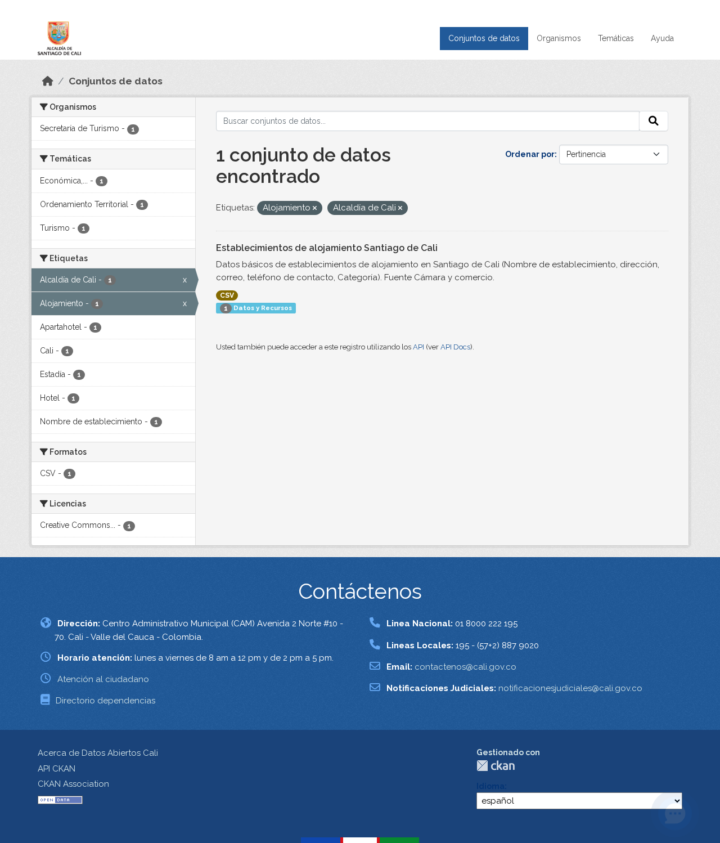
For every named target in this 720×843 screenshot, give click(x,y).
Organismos (559, 38)
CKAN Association (73, 784)
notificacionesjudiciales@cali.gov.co (570, 688)
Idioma (490, 786)
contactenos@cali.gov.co (465, 667)
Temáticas (616, 38)
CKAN (495, 766)
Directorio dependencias (105, 701)
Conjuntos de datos (484, 38)
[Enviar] (653, 121)
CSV (227, 295)
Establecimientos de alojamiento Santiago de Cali (327, 248)
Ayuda (662, 38)
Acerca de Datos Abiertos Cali (98, 753)
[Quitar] (315, 208)
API (418, 347)
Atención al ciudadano (103, 679)
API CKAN (56, 769)
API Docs (455, 347)
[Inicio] (47, 81)
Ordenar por (530, 154)
